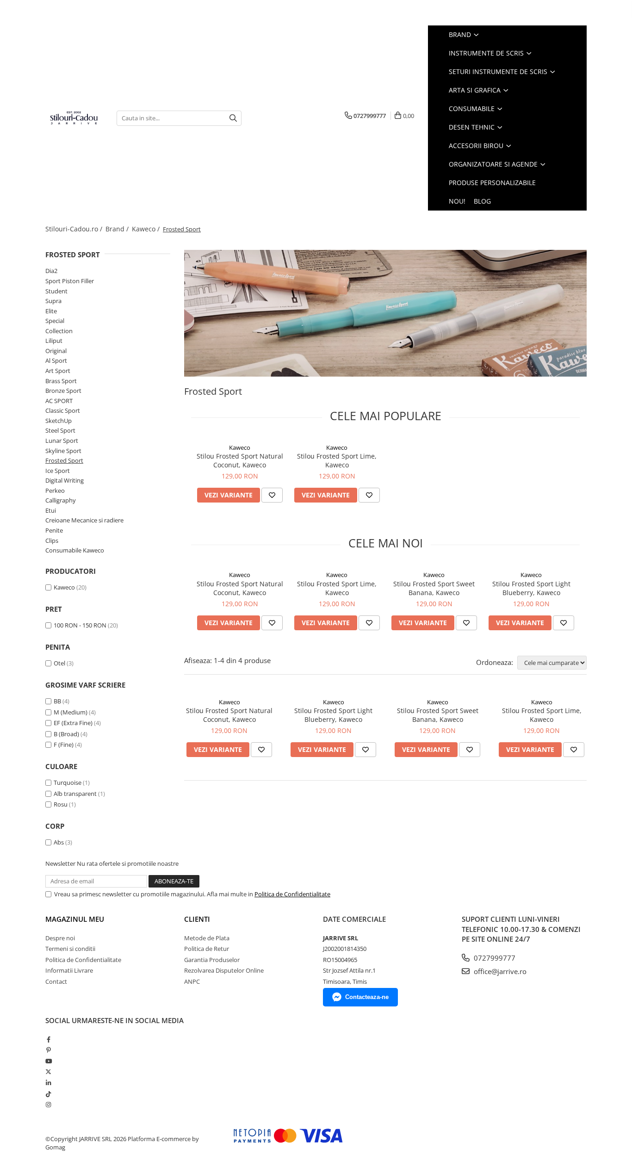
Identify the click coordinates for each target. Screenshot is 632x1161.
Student (56, 291)
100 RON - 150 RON (80, 625)
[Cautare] (233, 118)
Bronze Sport (63, 390)
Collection (59, 331)
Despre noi (60, 938)
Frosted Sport (64, 460)
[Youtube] (48, 1061)
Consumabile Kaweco (74, 550)
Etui (50, 510)
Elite (51, 311)
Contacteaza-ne (367, 996)
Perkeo (55, 490)
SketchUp (58, 420)
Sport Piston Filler (69, 281)
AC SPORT (59, 401)
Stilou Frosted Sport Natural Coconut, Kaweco (240, 460)
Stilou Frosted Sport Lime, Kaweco (337, 460)
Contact (56, 981)
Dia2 (51, 271)
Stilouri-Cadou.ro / (74, 228)
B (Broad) (66, 734)
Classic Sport (62, 410)
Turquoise (67, 782)
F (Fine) (64, 744)
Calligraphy (60, 500)
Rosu (61, 804)
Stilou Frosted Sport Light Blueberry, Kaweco (531, 588)
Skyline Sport (63, 451)
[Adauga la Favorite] (272, 495)
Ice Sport (57, 470)
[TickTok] (48, 1094)
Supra (53, 301)
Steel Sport (60, 430)
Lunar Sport (61, 440)
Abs (59, 842)
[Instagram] (48, 1104)
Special (54, 321)
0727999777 (493, 957)
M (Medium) (70, 712)
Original (56, 351)
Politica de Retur (206, 948)
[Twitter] (48, 1072)
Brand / (117, 228)
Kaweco (64, 587)
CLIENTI (197, 919)
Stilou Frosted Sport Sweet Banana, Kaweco (434, 588)
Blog (482, 201)
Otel (59, 663)
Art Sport (57, 370)
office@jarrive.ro (499, 971)
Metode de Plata (206, 938)
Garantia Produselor (212, 960)
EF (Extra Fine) (73, 723)
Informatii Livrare (69, 970)
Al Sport (56, 360)
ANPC (192, 981)
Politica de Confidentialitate (292, 894)
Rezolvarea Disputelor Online (224, 970)
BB (57, 701)
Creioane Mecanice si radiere (84, 520)
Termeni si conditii (70, 948)
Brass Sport (61, 381)
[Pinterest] (48, 1050)
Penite (54, 530)
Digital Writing (64, 480)
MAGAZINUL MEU (74, 919)
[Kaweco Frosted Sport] (385, 313)
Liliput (53, 340)
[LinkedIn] (48, 1083)
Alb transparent (75, 793)
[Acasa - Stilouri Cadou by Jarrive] (74, 118)
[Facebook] (48, 1039)
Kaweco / (146, 228)
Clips (51, 540)
